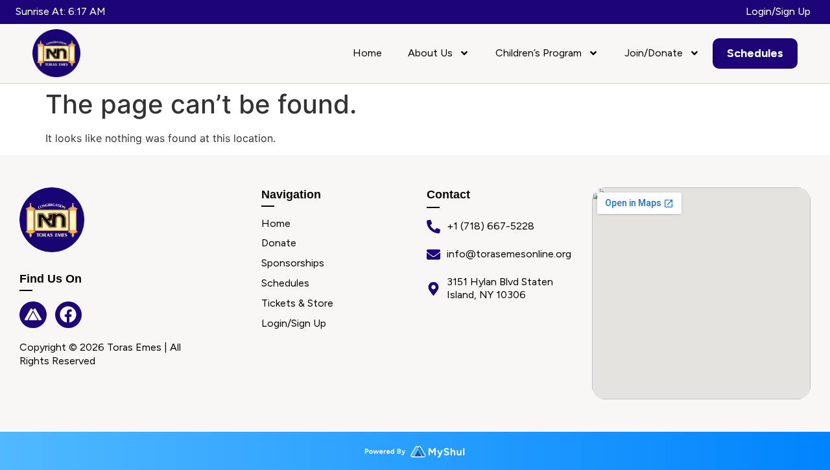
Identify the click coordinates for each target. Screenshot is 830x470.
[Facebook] (68, 315)
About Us (430, 53)
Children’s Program (538, 53)
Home (367, 53)
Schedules (755, 53)
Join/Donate (653, 53)
